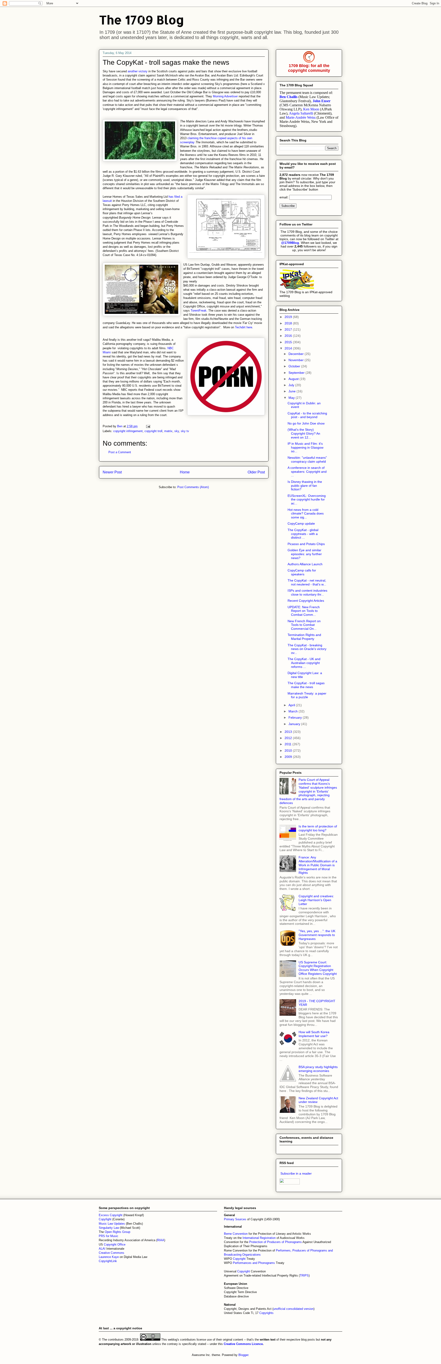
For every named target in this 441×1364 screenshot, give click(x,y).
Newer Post (112, 472)
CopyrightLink (108, 1261)
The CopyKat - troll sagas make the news (306, 685)
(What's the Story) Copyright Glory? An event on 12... (304, 433)
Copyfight (105, 1219)
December (296, 354)
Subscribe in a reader (296, 1173)
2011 (288, 744)
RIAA (160, 1240)
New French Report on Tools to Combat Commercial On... (304, 625)
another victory (137, 71)
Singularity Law (109, 1227)
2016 (289, 335)
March (293, 711)
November (296, 360)
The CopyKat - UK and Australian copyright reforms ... (304, 663)
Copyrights (266, 1313)
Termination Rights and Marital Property (304, 637)
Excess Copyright (110, 1215)
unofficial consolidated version (293, 1309)
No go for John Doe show (306, 423)
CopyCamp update (301, 523)
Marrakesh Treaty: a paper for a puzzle (307, 695)
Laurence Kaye (109, 1257)
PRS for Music (108, 1236)
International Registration (259, 1238)
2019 (289, 317)
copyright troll (153, 431)
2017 (289, 329)
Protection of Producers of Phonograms (275, 1242)
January (294, 724)
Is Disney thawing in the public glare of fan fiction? (305, 485)
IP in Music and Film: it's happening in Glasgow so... (305, 447)
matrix (168, 431)
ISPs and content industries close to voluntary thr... (307, 592)
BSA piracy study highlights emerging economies (318, 1069)
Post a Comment (119, 452)
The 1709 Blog (141, 19)
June (292, 391)
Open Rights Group (117, 1232)
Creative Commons (111, 1252)
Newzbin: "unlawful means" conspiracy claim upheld (307, 459)
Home (185, 472)
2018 (289, 323)
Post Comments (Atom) (193, 487)
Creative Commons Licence (243, 1344)
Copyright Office (114, 1244)
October (294, 366)
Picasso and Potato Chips (306, 544)
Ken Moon (311, 109)
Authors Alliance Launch (305, 564)
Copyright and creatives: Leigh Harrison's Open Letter (316, 900)
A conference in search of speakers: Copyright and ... (307, 471)
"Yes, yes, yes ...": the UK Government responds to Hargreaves (317, 935)
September (296, 372)
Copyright (239, 1258)
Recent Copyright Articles (306, 600)
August (294, 379)
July (291, 385)
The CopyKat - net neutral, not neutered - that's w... (307, 582)
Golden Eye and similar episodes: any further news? (305, 554)
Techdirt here (243, 327)
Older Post (256, 472)
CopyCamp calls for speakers (302, 572)
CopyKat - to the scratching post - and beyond (307, 415)
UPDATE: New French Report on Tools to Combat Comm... (304, 611)
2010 (289, 750)
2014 (289, 348)
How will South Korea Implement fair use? (314, 1034)
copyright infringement (128, 431)
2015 (289, 342)
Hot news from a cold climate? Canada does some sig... (306, 513)
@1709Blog (290, 243)
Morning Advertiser (225, 96)
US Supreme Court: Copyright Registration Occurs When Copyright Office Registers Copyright (318, 968)
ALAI (102, 1248)
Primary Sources (235, 1219)
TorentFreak (198, 310)
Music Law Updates (112, 1223)
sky (176, 431)
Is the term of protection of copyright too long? (318, 828)
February (295, 717)
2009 (289, 757)
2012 (289, 738)
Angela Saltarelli (301, 113)
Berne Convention (236, 1233)
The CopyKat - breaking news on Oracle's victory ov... (307, 649)
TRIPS (304, 1275)
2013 (289, 732)
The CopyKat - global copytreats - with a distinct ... (303, 534)
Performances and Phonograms (254, 1263)
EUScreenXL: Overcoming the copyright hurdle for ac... (307, 499)
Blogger (243, 1355)
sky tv (185, 431)
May (292, 397)
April (292, 705)
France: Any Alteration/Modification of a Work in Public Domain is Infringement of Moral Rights (318, 865)
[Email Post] (147, 426)
